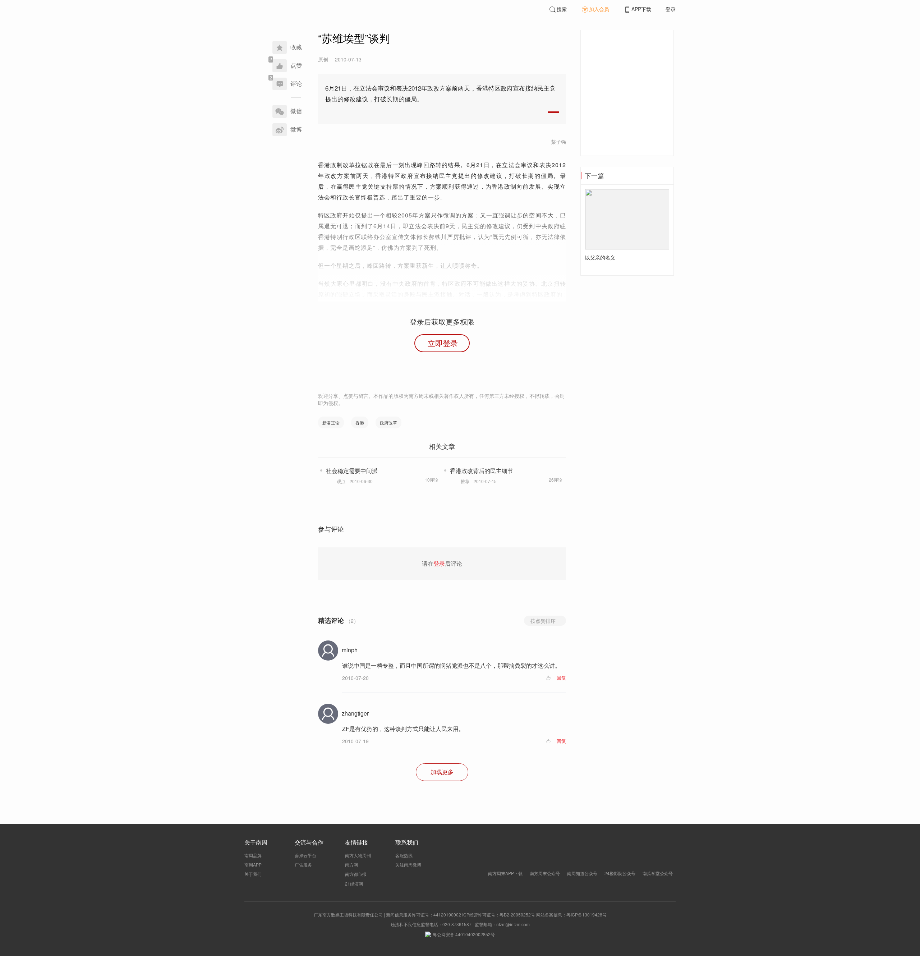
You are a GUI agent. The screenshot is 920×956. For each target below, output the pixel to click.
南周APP (253, 864)
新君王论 (331, 422)
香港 (359, 422)
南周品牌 (253, 855)
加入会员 (599, 9)
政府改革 (388, 422)
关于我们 (253, 874)
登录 (671, 9)
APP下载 (641, 9)
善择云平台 (305, 855)
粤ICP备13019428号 (586, 914)
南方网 (351, 864)
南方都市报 (356, 874)
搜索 (562, 9)
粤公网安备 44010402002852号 (464, 934)
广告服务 (303, 864)
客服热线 (404, 855)
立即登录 (443, 342)
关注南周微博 (408, 864)
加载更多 (442, 772)
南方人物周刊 (358, 855)
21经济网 (354, 884)
